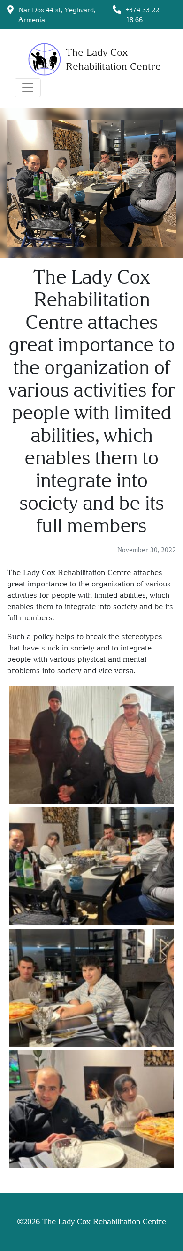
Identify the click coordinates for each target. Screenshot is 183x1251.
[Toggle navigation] (28, 87)
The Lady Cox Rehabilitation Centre (104, 1221)
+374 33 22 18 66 (142, 15)
